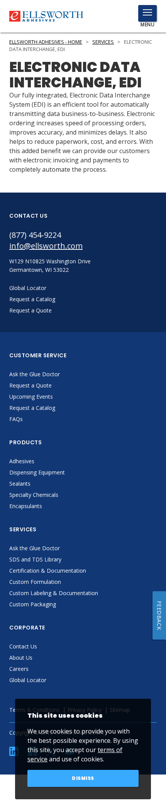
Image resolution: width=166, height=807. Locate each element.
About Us (20, 657)
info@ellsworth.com (46, 246)
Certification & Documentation (47, 570)
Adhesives (21, 461)
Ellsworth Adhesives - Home (45, 42)
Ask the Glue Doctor (34, 374)
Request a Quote (30, 385)
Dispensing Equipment (37, 472)
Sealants (19, 483)
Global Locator (27, 680)
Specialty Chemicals (33, 494)
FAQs (16, 419)
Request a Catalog (32, 407)
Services (103, 42)
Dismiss (83, 778)
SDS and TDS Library (35, 559)
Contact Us (23, 646)
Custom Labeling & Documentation (53, 593)
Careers (19, 668)
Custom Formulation (35, 581)
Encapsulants (25, 506)
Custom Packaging (32, 604)
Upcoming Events (31, 396)
